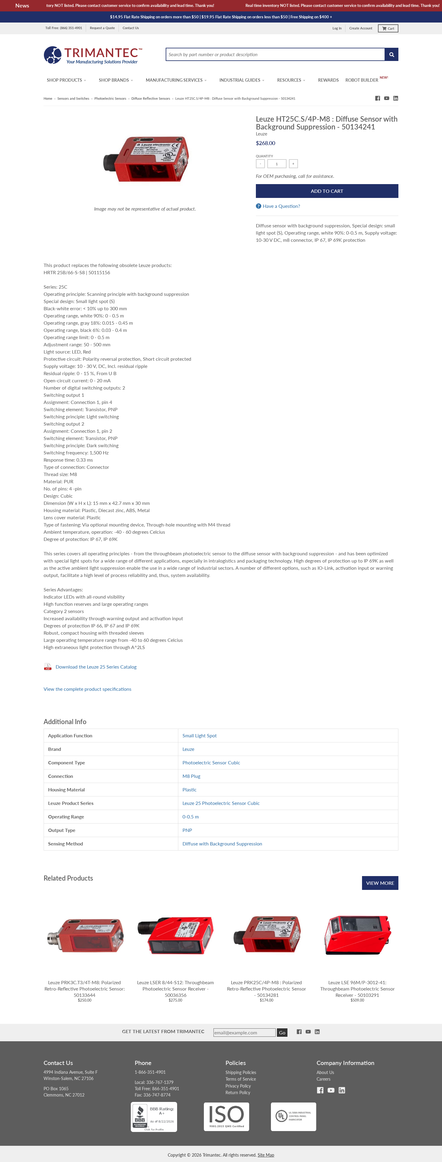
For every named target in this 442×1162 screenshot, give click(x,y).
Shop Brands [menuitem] (114, 80)
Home (48, 98)
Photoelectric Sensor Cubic (211, 762)
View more (380, 883)
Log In (337, 28)
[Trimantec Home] (93, 57)
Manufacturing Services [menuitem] (174, 80)
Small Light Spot (200, 735)
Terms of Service (241, 1079)
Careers (323, 1079)
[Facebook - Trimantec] (377, 98)
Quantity (264, 156)
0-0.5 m (191, 816)
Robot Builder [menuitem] (361, 80)
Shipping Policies (241, 1072)
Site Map (266, 1154)
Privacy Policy (238, 1085)
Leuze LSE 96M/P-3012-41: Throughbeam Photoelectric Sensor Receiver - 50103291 (357, 988)
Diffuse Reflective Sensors (150, 98)
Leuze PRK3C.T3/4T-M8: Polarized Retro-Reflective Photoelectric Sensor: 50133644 (85, 988)
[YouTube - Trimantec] (386, 98)
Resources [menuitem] (289, 80)
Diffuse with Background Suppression (222, 843)
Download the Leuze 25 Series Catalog (96, 666)
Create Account (360, 28)
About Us (325, 1072)
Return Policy (238, 1092)
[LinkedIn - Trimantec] (395, 98)
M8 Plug (191, 776)
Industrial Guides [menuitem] (239, 80)
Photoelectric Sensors (110, 98)
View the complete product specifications (87, 689)
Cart (391, 28)
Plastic (190, 789)
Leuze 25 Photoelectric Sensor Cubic (221, 803)
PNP (187, 830)
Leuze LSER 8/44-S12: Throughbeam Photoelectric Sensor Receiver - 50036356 (175, 988)
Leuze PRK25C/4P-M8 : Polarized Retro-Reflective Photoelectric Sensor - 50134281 (266, 988)
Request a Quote (102, 28)
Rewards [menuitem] (328, 80)
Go (282, 1032)
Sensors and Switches (73, 98)
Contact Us (131, 28)
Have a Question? (281, 206)
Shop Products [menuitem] (64, 80)
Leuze (261, 133)
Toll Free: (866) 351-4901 (63, 28)
